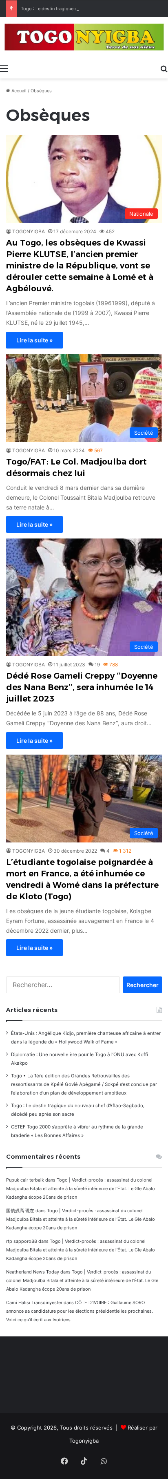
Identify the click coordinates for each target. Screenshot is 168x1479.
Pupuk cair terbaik (25, 1180)
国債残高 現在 (20, 1210)
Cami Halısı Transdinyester (34, 1302)
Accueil (18, 91)
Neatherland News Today (32, 1272)
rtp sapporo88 (21, 1241)
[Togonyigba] (84, 38)
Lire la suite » (34, 340)
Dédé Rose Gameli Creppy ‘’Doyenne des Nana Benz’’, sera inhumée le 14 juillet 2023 (81, 687)
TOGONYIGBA (28, 231)
